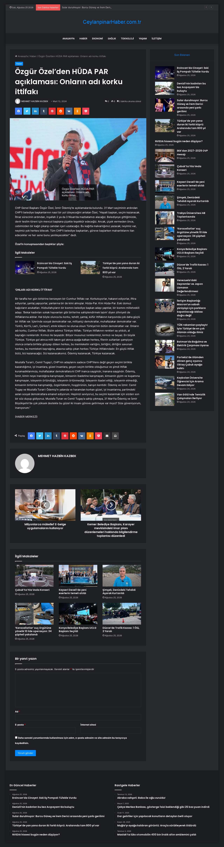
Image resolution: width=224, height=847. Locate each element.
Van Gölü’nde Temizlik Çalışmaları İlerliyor (191, 396)
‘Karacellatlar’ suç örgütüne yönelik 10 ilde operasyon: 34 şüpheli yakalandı (33, 631)
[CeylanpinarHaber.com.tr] (112, 22)
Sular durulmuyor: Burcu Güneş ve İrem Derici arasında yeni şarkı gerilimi (101, 7)
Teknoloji (127, 38)
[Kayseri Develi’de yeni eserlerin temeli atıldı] (78, 576)
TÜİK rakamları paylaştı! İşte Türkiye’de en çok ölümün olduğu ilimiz (192, 328)
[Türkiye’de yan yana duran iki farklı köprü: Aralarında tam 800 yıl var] (90, 267)
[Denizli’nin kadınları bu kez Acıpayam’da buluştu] (164, 88)
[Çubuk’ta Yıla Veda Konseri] (34, 576)
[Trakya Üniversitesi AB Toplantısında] (164, 217)
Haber (83, 38)
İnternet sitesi (88, 724)
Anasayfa (68, 38)
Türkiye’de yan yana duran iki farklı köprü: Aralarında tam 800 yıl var (121, 268)
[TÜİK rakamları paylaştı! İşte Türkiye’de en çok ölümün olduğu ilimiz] (164, 329)
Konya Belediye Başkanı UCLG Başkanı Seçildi (77, 629)
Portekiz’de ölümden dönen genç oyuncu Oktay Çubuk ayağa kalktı (190, 362)
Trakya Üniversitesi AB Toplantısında (191, 214)
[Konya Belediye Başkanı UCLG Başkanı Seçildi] (78, 614)
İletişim (157, 38)
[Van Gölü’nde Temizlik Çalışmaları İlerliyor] (164, 399)
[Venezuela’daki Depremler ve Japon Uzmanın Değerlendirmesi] (164, 285)
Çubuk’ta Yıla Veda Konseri (32, 590)
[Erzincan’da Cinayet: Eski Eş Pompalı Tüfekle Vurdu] (24, 267)
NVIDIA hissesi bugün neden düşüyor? (179, 141)
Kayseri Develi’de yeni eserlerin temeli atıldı (72, 591)
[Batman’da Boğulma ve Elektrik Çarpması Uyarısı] (164, 346)
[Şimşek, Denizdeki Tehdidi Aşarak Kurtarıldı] (122, 576)
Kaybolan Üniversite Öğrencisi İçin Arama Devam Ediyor (190, 381)
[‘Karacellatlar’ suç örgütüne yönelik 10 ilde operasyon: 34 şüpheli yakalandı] (34, 614)
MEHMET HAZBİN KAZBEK (34, 101)
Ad (17, 711)
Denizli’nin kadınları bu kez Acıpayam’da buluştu (191, 87)
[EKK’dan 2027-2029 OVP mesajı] (164, 155)
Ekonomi (97, 38)
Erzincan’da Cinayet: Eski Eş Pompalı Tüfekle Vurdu (193, 69)
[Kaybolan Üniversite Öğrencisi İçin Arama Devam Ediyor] (164, 382)
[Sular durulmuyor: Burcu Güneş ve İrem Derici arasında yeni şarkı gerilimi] (164, 105)
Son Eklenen (182, 55)
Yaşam (143, 38)
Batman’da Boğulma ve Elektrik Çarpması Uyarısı (193, 343)
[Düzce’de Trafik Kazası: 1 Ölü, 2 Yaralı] (122, 614)
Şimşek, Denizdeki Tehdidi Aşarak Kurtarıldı (119, 591)
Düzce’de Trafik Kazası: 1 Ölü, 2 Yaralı (121, 629)
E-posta (20, 724)
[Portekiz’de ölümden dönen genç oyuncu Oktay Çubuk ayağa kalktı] (164, 362)
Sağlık (112, 38)
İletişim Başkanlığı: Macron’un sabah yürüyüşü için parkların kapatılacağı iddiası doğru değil (191, 308)
